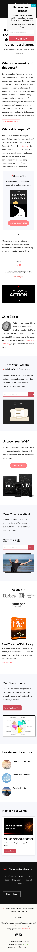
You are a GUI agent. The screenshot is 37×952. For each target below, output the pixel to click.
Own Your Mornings (20, 788)
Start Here (12, 894)
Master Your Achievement (18, 838)
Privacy (24, 911)
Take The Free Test (12, 708)
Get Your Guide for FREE (18, 223)
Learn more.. (7, 662)
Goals (13, 908)
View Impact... (26, 929)
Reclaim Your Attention (21, 775)
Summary (25, 146)
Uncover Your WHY (16, 441)
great (15, 272)
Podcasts (31, 908)
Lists (18, 911)
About (8, 908)
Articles (18, 908)
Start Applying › (18, 277)
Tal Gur (16, 323)
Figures (13, 911)
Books (25, 908)
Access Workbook (19, 465)
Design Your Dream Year (22, 761)
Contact (19, 917)
